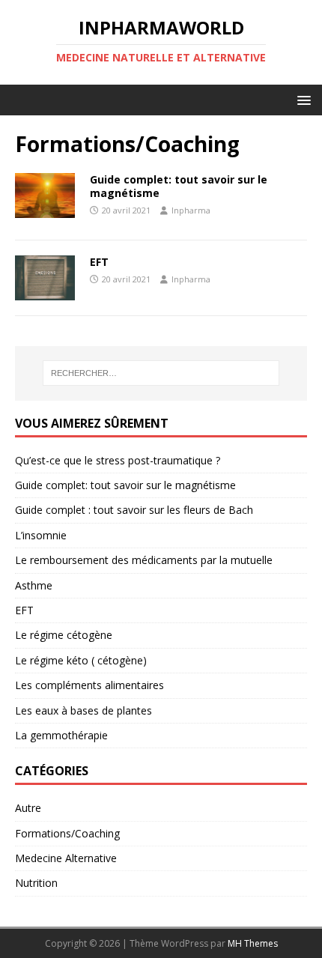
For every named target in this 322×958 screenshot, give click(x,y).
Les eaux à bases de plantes (83, 710)
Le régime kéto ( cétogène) (81, 660)
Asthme (33, 585)
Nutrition (36, 883)
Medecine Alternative (66, 858)
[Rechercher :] (161, 373)
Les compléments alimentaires (89, 685)
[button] (301, 99)
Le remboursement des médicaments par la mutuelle (144, 560)
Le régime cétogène (63, 635)
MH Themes (253, 943)
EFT (99, 262)
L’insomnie (41, 535)
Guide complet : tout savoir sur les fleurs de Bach (134, 510)
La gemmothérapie (61, 735)
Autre (28, 808)
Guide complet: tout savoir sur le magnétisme (178, 186)
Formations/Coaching (67, 833)
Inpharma (190, 210)
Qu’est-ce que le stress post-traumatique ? (117, 460)
